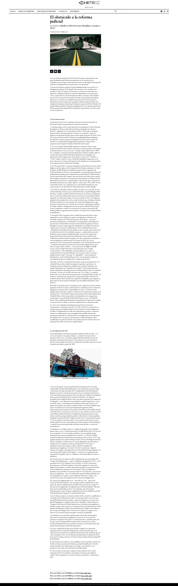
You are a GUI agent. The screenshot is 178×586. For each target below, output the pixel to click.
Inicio (13, 11)
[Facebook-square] (161, 11)
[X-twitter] (164, 11)
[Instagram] (167, 11)
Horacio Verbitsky (26, 11)
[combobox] (120, 11)
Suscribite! (74, 11)
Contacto (62, 11)
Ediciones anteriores (46, 11)
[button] (51, 71)
